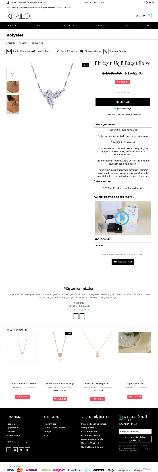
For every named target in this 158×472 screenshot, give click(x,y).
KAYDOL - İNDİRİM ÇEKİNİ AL (135, 439)
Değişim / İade (88, 427)
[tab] (123, 124)
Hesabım (11, 424)
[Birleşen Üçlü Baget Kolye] (53, 94)
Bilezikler (68, 26)
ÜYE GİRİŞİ (99, 2)
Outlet (129, 26)
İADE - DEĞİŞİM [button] (102, 239)
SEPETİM (140, 15)
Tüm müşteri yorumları (79, 309)
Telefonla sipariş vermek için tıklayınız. (124, 114)
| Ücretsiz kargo (124, 108)
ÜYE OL (87, 2)
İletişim (48, 431)
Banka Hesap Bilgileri (54, 427)
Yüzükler (11, 26)
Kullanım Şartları (89, 431)
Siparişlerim (12, 427)
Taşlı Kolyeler (37, 43)
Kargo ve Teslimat (90, 443)
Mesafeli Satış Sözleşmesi (94, 424)
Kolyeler (101, 26)
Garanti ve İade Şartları (92, 439)
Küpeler (41, 26)
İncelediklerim (13, 435)
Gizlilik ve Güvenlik (90, 435)
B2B (46, 435)
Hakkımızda (50, 424)
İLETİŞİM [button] (98, 245)
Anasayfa (10, 43)
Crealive (147, 469)
